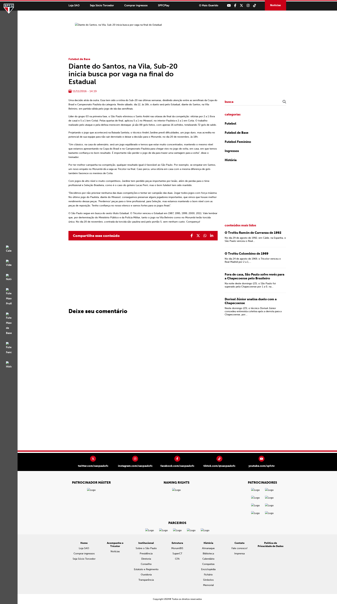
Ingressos (232, 151)
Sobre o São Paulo (146, 548)
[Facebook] (235, 5)
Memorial (208, 585)
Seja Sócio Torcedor (102, 5)
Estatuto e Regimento (146, 569)
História (231, 160)
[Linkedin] (211, 235)
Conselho (146, 564)
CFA (177, 558)
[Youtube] (229, 5)
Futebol (230, 123)
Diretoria (146, 558)
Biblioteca (208, 553)
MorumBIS (177, 548)
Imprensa (239, 553)
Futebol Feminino (238, 142)
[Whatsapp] (205, 235)
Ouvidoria (146, 574)
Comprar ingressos (136, 5)
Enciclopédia (208, 569)
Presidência (146, 553)
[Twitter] (241, 5)
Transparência (146, 579)
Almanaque (208, 548)
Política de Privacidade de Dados (270, 545)
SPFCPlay (163, 5)
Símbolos (208, 579)
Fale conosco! (239, 548)
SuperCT (177, 553)
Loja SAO (74, 5)
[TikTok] (254, 5)
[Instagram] (248, 5)
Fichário (208, 574)
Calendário (208, 558)
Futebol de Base (79, 59)
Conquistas (208, 564)
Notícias (275, 5)
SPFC (9, 9)
